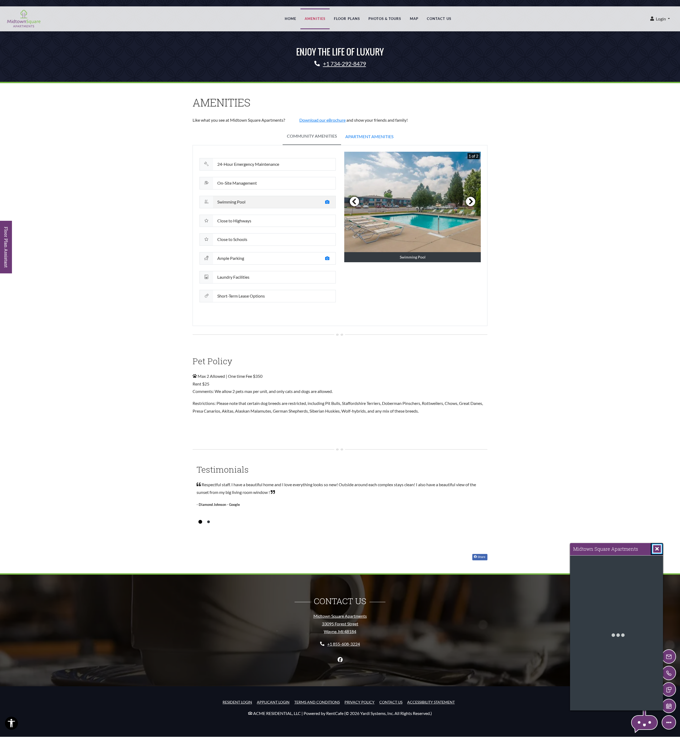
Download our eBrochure (322, 119)
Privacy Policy (360, 702)
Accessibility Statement (431, 702)
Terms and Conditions (317, 702)
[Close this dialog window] (657, 549)
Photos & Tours (384, 18)
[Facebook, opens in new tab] (340, 659)
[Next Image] (470, 201)
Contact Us (439, 18)
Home (290, 18)
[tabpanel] (340, 235)
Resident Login (237, 702)
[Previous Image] (354, 201)
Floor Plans (347, 18)
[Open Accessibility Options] (11, 724)
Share (481, 556)
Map (414, 18)
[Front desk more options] (669, 722)
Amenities (315, 18)
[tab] (312, 136)
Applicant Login (273, 702)
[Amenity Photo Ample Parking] (328, 259)
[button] (660, 19)
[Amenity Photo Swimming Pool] (328, 203)
